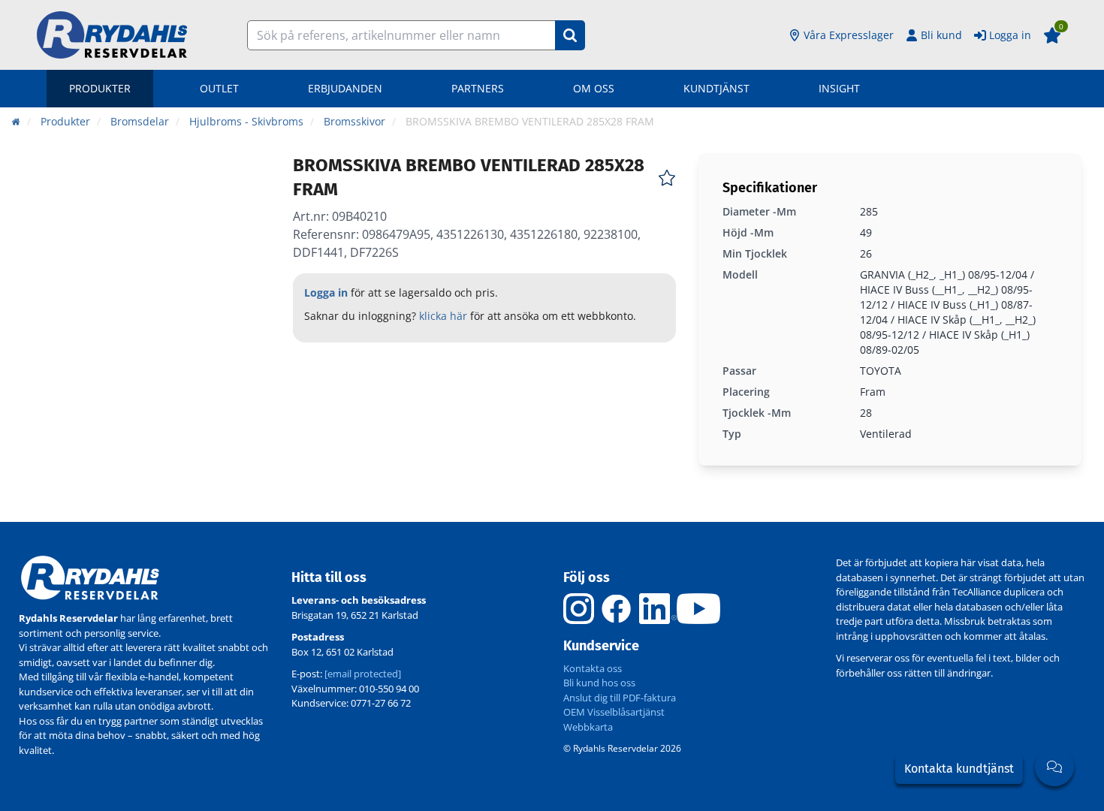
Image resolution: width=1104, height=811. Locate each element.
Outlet (219, 88)
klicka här (443, 316)
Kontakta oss (592, 668)
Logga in (1010, 35)
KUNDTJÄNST (716, 88)
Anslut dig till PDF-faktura (619, 697)
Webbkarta (588, 727)
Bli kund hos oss (599, 682)
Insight (839, 88)
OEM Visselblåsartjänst (614, 712)
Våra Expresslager (849, 35)
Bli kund (941, 35)
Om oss (593, 88)
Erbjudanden (345, 88)
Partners (477, 88)
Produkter (100, 88)
